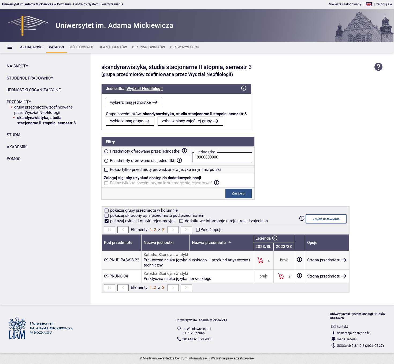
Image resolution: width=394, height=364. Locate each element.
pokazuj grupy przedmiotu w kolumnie (143, 210)
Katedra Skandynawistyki (166, 254)
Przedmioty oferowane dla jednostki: (142, 160)
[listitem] (31, 47)
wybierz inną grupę (126, 120)
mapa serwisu (347, 339)
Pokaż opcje (211, 229)
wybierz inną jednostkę (130, 102)
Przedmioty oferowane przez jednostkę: (145, 151)
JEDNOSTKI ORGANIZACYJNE (34, 90)
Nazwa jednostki (159, 242)
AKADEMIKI (17, 147)
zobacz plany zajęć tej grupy (187, 120)
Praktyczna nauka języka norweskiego (177, 278)
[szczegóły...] (268, 260)
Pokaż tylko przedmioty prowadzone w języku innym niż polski (165, 169)
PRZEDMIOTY (19, 102)
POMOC (14, 158)
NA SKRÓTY (17, 66)
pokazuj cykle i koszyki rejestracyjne (143, 220)
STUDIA (14, 134)
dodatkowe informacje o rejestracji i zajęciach (226, 220)
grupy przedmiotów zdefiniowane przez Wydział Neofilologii (43, 110)
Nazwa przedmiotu (209, 242)
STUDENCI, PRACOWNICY (30, 78)
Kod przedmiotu (118, 242)
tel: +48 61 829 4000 (198, 339)
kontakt (342, 327)
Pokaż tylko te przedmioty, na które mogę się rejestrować (161, 183)
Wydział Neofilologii (145, 88)
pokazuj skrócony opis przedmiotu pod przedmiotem (156, 215)
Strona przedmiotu (323, 260)
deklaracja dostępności (353, 333)
